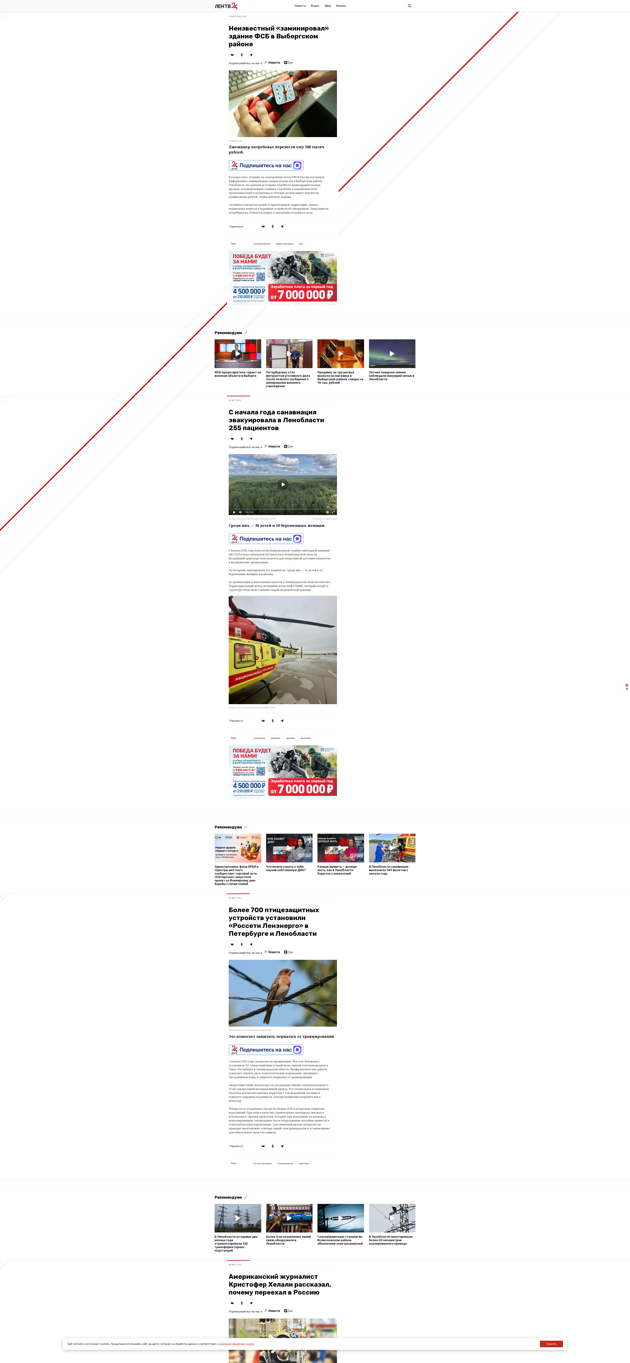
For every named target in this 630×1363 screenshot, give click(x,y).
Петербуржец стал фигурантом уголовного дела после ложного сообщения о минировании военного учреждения (288, 379)
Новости (300, 5)
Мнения (341, 5)
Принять (551, 1343)
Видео (315, 5)
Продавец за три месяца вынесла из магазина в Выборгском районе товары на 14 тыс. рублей (340, 378)
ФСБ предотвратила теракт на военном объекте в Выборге (238, 374)
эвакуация (306, 738)
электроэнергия (285, 1163)
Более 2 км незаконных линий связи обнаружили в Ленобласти (288, 1240)
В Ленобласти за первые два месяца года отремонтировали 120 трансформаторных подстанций (236, 1243)
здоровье (290, 738)
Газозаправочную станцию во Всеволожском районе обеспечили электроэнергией (340, 1240)
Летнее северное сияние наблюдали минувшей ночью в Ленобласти (391, 376)
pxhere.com (236, 140)
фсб (301, 243)
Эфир (327, 5)
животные (304, 1163)
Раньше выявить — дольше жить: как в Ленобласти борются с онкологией (337, 870)
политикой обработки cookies (236, 1343)
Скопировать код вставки (324, 519)
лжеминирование (261, 243)
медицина (275, 738)
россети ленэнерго (262, 1163)
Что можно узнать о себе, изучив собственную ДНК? (286, 868)
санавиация (259, 738)
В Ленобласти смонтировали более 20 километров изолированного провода (390, 1240)
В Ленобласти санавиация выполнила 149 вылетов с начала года (388, 870)
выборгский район (285, 243)
